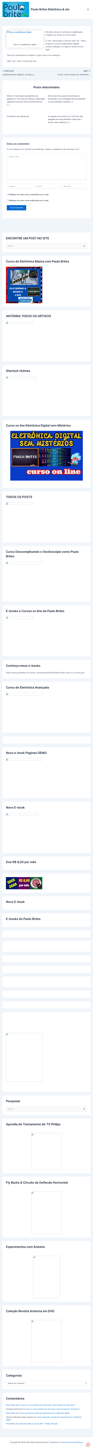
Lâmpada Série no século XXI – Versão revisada (38, 1424)
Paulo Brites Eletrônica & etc (50, 9)
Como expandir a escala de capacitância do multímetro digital (44, 1413)
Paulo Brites (11, 1405)
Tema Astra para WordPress (71, 1442)
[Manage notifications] (88, 1445)
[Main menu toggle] (88, 9)
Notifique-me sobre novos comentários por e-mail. (29, 194)
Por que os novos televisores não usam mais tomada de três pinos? (47, 1405)
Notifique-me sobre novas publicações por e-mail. (29, 200)
